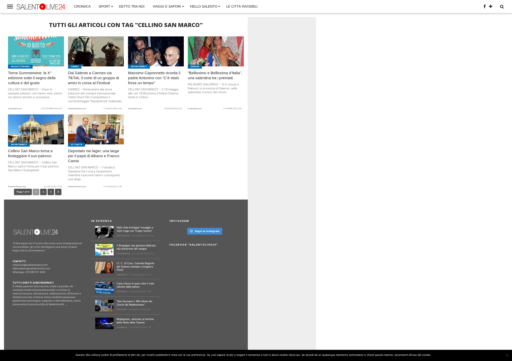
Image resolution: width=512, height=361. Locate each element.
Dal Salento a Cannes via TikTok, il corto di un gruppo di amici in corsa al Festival (93, 78)
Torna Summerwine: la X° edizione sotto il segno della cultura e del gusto (32, 78)
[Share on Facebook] (28, 56)
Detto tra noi (132, 6)
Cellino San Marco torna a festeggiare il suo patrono (30, 153)
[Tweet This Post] (36, 56)
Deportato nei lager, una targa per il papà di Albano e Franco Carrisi (93, 156)
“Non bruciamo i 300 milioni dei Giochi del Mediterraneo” (134, 303)
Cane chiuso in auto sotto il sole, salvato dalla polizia (136, 285)
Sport (104, 6)
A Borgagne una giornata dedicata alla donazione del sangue (136, 247)
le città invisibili (242, 6)
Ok (435, 354)
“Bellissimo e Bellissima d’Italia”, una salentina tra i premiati (215, 75)
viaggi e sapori (167, 6)
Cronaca (82, 6)
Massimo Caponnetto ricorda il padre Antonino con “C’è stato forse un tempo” (154, 78)
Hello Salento (203, 6)
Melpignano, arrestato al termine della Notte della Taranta (135, 321)
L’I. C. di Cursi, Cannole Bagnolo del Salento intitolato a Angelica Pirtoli (135, 266)
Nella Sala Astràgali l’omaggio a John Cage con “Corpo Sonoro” (135, 229)
